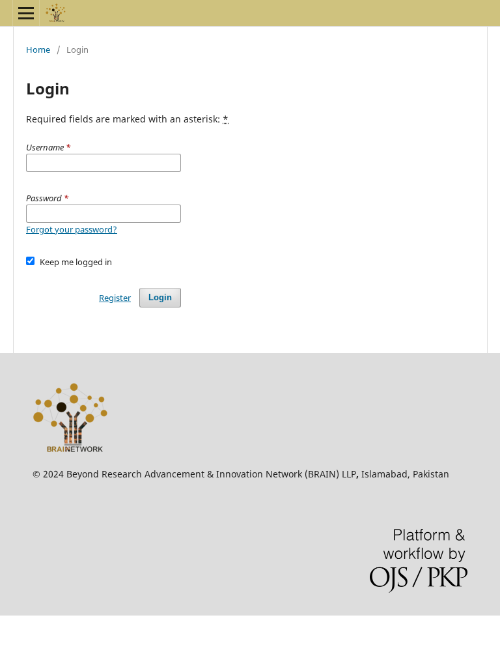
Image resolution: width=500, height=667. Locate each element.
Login (160, 297)
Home (38, 49)
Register (115, 298)
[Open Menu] (26, 13)
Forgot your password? (71, 229)
